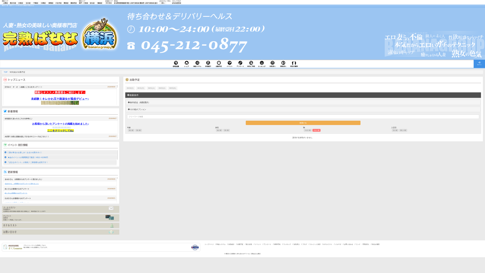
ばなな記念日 (176, 3)
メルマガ (338, 244)
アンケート (267, 244)
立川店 (28, 3)
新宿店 (51, 3)
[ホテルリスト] (60, 225)
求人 (162, 3)
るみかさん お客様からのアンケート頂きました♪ (60, 179)
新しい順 (403, 130)
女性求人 (297, 244)
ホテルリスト (327, 244)
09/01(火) (151, 88)
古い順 (395, 130)
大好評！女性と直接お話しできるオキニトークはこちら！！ (61, 136)
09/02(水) (162, 88)
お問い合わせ (348, 244)
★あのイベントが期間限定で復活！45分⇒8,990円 (27, 157)
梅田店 (100, 3)
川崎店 (43, 3)
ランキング (287, 244)
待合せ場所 (376, 244)
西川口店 (13, 3)
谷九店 (92, 3)
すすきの (109, 3)
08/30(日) (130, 88)
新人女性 (249, 244)
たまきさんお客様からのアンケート (60, 198)
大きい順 (316, 130)
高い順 (138, 130)
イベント (258, 244)
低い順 (219, 130)
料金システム (221, 244)
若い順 (131, 130)
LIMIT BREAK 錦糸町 (137, 3)
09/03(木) (172, 88)
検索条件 (134, 95)
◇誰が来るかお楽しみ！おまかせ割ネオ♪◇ (24, 152)
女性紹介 (231, 244)
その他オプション (138, 109)
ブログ (304, 244)
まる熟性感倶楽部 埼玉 (121, 3)
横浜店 (66, 3)
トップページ (209, 244)
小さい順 (308, 130)
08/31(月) (140, 88)
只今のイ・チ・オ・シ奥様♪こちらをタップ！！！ (60, 87)
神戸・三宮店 (83, 3)
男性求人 (366, 244)
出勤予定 (240, 244)
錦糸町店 (74, 3)
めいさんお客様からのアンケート (60, 189)
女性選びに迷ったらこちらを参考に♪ (61, 118)
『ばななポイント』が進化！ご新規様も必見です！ (27, 162)
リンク (358, 244)
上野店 (5, 3)
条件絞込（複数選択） (140, 102)
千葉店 (35, 3)
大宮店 (20, 3)
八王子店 (58, 3)
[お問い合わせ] (60, 232)
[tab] (303, 95)
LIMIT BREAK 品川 (151, 3)
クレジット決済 (315, 244)
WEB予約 (277, 244)
